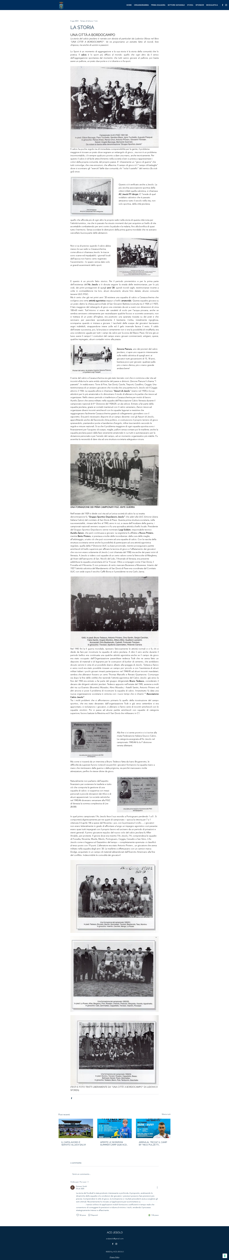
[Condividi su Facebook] (71, 1098)
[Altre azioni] (157, 1187)
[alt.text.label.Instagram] (226, 5)
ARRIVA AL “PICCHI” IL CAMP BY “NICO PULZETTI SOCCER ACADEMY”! (153, 1143)
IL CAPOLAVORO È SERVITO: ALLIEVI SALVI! (73, 1143)
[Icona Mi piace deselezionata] (77, 1215)
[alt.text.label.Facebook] (222, 5)
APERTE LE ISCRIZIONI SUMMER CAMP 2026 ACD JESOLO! (113, 1143)
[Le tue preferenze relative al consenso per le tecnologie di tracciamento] (225, 1256)
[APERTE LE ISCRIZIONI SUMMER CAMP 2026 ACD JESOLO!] (114, 1128)
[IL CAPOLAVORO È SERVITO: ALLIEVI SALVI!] (76, 1128)
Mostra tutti (166, 1114)
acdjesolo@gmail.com (115, 1238)
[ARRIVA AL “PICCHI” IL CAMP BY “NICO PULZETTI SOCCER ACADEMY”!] (153, 1128)
